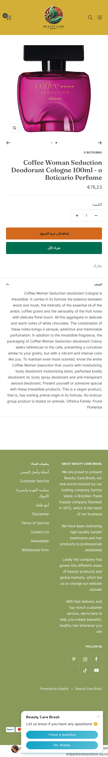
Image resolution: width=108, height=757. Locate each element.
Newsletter (40, 541)
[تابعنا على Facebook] (96, 659)
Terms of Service (35, 523)
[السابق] (100, 142)
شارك (97, 265)
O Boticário (93, 152)
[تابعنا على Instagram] (85, 659)
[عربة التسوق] (8, 17)
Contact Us (40, 532)
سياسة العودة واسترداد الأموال (32, 493)
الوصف (98, 284)
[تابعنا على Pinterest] (73, 659)
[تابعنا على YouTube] (96, 670)
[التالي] (8, 142)
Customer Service (34, 481)
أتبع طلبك (42, 505)
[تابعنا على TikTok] (85, 670)
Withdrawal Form (35, 550)
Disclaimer (40, 514)
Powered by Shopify (54, 688)
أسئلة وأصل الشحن (34, 472)
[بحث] (90, 17)
